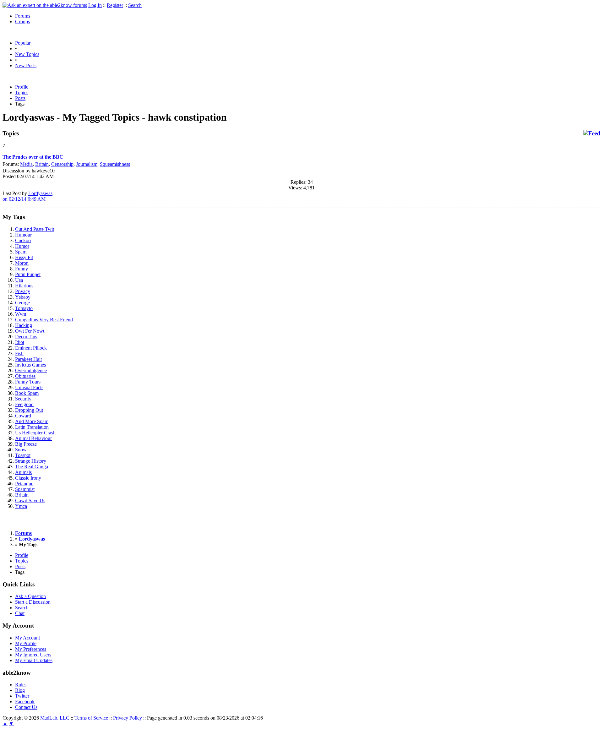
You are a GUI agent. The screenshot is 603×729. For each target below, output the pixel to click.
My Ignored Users (33, 654)
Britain (42, 164)
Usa (19, 280)
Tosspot (22, 455)
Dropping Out (29, 410)
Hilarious (24, 285)
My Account (27, 637)
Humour (23, 234)
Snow (21, 449)
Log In (95, 5)
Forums (22, 16)
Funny (21, 268)
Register (115, 5)
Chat (19, 613)
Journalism (86, 164)
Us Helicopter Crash (35, 432)
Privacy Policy (127, 718)
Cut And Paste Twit (34, 229)
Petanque (24, 483)
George (22, 302)
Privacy (22, 291)
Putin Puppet (28, 274)
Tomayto (24, 308)
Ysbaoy (22, 297)
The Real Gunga (31, 466)
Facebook (25, 701)
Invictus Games (30, 364)
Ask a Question (30, 596)
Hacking (23, 325)
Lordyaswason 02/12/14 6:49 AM (27, 196)
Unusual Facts (29, 387)
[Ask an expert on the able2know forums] (45, 5)
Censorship (62, 164)
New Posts (25, 65)
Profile (21, 87)
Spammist (25, 489)
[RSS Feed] (591, 133)
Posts (20, 98)
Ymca (21, 506)
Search (135, 5)
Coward (23, 415)
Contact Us (26, 707)
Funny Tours (28, 381)
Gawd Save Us (30, 500)
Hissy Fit (24, 257)
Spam (20, 251)
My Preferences (30, 649)
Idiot (19, 342)
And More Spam (31, 421)
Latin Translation (32, 427)
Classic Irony (28, 478)
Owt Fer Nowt (29, 331)
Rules (20, 684)
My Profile (25, 643)
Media (26, 164)
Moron (22, 263)
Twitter (22, 696)
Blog (20, 690)
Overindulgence (31, 370)
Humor (22, 246)
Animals (23, 472)
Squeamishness (115, 164)
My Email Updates (33, 660)
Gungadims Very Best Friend (44, 319)
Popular (22, 43)
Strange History (30, 461)
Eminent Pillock (31, 348)
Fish (19, 353)
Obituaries (25, 376)
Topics (21, 92)
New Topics (27, 54)
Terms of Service (91, 718)
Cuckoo (23, 240)
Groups (22, 21)
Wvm (20, 314)
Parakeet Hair (28, 359)
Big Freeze (26, 444)
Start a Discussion (33, 602)
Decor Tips (26, 336)
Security (23, 398)
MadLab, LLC (54, 718)
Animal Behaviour (33, 438)
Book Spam (27, 393)
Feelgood (24, 404)
